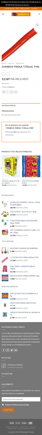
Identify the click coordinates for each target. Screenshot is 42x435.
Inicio (4, 63)
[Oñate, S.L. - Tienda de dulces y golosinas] (21, 14)
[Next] (40, 172)
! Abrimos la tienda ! (15, 365)
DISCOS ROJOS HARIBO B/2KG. (30, 182)
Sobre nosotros (25, 8)
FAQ (17, 8)
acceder (14, 132)
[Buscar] (39, 14)
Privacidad (12, 428)
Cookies (33, 427)
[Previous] (1, 172)
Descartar (33, 5)
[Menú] (3, 14)
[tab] (21, 105)
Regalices (20, 63)
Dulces (11, 63)
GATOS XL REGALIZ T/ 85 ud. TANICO (10, 182)
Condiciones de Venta (26, 428)
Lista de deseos (9, 8)
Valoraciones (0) (8, 105)
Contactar (34, 8)
